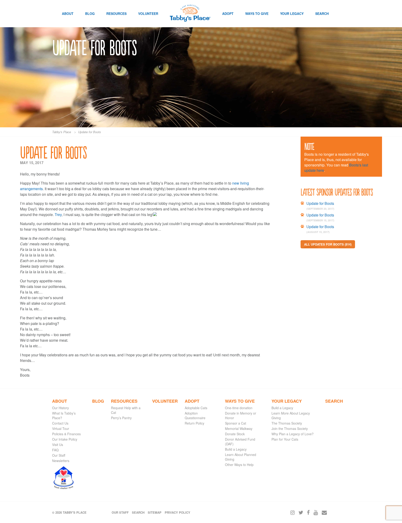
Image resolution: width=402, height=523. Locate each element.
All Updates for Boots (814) (328, 244)
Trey (58, 214)
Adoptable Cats (196, 407)
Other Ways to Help (239, 464)
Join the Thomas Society (289, 428)
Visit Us (57, 444)
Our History (60, 407)
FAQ (55, 450)
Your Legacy (292, 13)
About (68, 13)
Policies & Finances (66, 434)
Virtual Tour (60, 428)
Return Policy (194, 423)
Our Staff (58, 455)
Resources (116, 13)
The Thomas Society (286, 423)
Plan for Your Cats (284, 439)
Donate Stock (235, 434)
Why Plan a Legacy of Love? (292, 434)
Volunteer (148, 13)
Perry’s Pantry (121, 417)
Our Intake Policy (64, 439)
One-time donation (238, 407)
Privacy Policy (177, 512)
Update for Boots (320, 203)
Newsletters (60, 460)
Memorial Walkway (238, 428)
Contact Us (60, 423)
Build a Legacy (236, 449)
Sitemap (154, 512)
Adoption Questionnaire (195, 415)
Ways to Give (256, 13)
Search (322, 13)
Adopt (228, 13)
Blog (90, 13)
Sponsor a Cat (235, 423)
